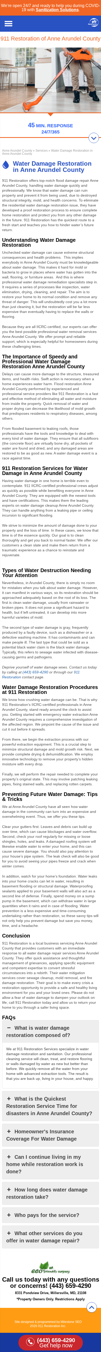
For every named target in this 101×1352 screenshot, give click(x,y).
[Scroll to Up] (91, 1307)
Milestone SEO (71, 1322)
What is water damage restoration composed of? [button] (38, 1031)
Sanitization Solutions (57, 10)
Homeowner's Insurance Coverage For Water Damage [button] (41, 1135)
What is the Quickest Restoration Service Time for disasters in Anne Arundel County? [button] (49, 1106)
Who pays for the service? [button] (47, 1215)
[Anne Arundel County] (93, 25)
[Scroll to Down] (94, 138)
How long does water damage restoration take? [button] (47, 1193)
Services (41, 150)
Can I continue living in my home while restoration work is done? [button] (44, 1164)
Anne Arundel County (17, 150)
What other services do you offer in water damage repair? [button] (44, 1236)
